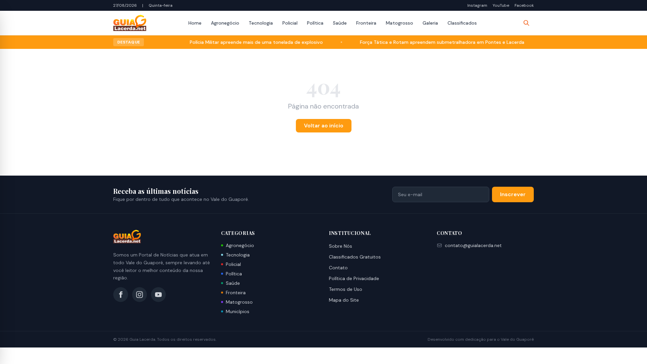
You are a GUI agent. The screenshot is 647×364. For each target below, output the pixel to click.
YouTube (501, 5)
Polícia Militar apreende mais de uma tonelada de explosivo (247, 42)
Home (195, 23)
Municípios (237, 311)
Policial (290, 23)
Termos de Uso (345, 289)
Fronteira (366, 23)
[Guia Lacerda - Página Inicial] (129, 23)
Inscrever (513, 194)
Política (315, 23)
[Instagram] (139, 294)
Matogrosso (399, 23)
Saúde (340, 23)
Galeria (430, 23)
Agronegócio (225, 23)
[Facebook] (120, 294)
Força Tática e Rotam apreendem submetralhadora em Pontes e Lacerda (433, 42)
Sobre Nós (340, 246)
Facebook (524, 5)
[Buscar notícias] (526, 23)
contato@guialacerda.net (473, 245)
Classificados (462, 23)
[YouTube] (158, 294)
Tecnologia (261, 23)
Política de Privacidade (354, 278)
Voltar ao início (323, 125)
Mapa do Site (344, 300)
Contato (338, 268)
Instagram (477, 5)
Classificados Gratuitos (355, 257)
